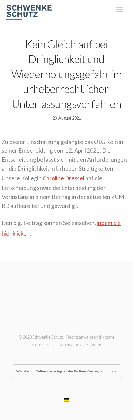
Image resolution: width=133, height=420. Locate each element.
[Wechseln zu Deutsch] (66, 400)
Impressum (40, 345)
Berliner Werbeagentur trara (95, 371)
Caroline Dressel (63, 178)
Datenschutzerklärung (81, 345)
